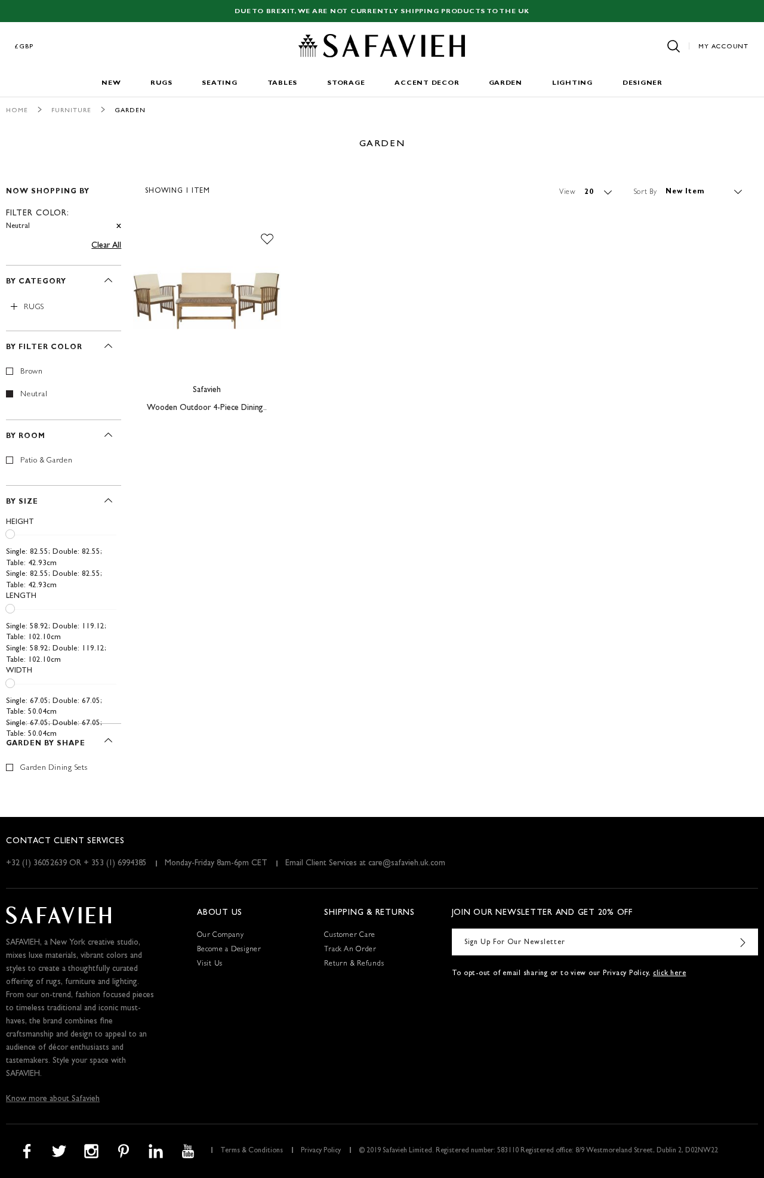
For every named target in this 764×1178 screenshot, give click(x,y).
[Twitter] (59, 1151)
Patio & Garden (46, 461)
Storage (346, 83)
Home (17, 110)
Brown (31, 372)
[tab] (63, 203)
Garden (505, 83)
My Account (723, 47)
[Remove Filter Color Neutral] (118, 226)
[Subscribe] (743, 942)
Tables (282, 83)
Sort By (645, 192)
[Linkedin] (156, 1151)
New (111, 83)
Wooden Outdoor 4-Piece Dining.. (207, 408)
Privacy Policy (321, 1151)
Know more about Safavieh (53, 1099)
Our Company (220, 935)
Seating (219, 83)
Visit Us (210, 964)
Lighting (572, 83)
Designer (643, 83)
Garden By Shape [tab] (45, 744)
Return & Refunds (354, 964)
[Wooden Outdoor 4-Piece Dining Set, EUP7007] (207, 301)
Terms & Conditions (251, 1151)
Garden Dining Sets (54, 768)
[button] (267, 239)
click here (669, 973)
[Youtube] (188, 1151)
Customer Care (349, 935)
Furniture (71, 110)
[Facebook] (27, 1151)
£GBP (24, 47)
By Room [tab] (25, 436)
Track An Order (350, 950)
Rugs (161, 83)
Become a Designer (229, 950)
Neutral (33, 395)
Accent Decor (427, 83)
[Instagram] (91, 1151)
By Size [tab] (22, 502)
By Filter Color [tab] (44, 347)
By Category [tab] (36, 282)
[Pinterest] (123, 1151)
